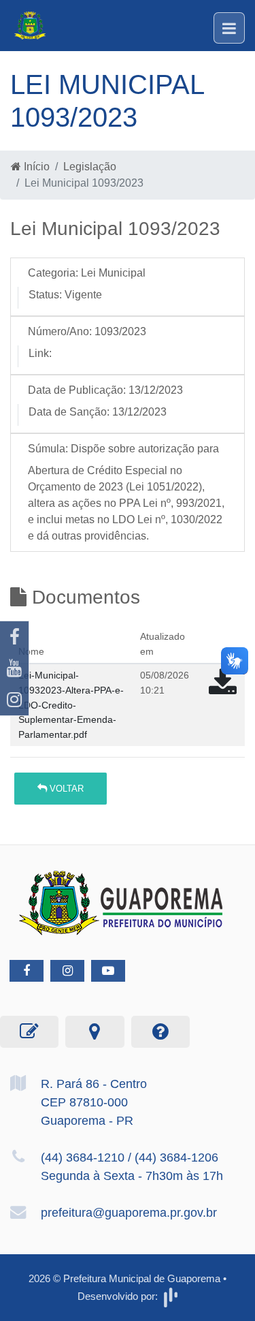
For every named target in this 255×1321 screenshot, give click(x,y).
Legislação (89, 166)
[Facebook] (14, 637)
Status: (45, 294)
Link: (40, 353)
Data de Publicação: (77, 390)
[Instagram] (14, 699)
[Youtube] (14, 668)
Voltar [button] (65, 788)
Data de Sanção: (69, 412)
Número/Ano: (60, 331)
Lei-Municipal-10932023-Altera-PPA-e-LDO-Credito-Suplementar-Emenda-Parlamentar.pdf (71, 704)
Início (35, 166)
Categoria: (53, 273)
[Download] (223, 689)
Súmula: (48, 448)
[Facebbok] (27, 971)
